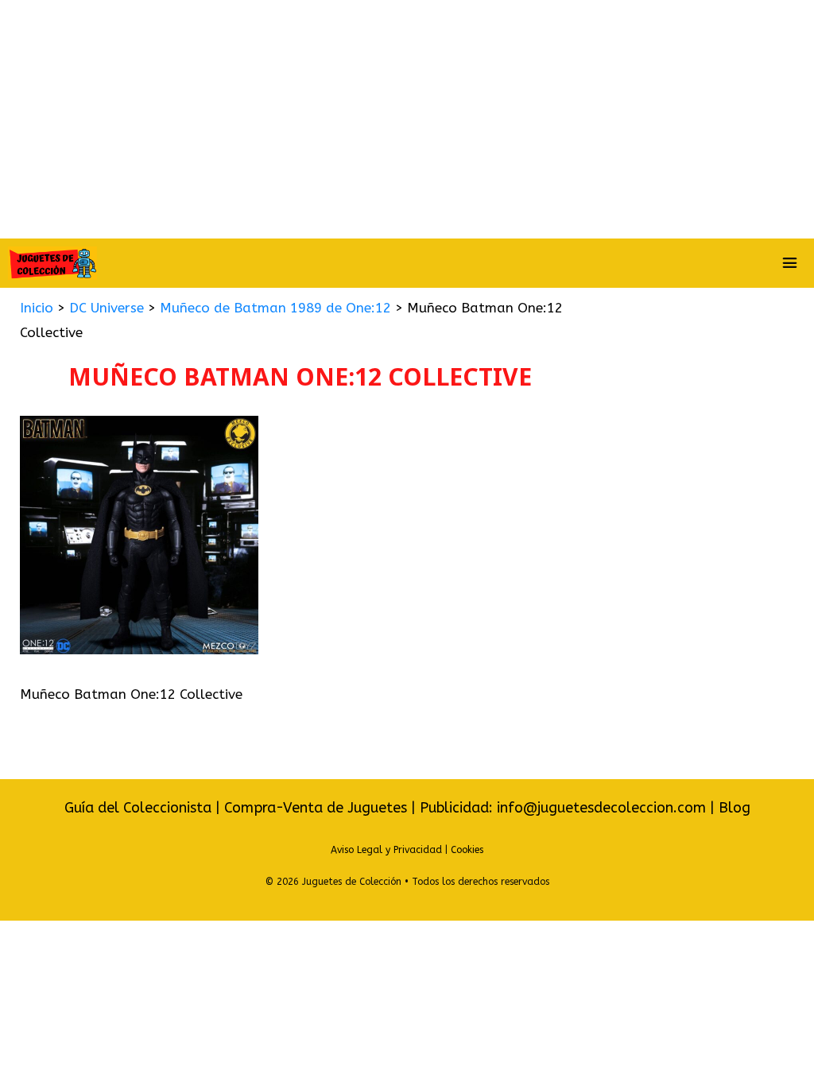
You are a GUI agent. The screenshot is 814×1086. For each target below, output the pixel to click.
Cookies (467, 849)
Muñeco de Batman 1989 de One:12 (275, 308)
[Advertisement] (407, 119)
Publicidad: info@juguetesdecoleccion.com (565, 807)
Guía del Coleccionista (137, 807)
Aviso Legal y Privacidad (386, 849)
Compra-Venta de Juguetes (315, 807)
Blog (734, 807)
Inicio (36, 308)
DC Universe (106, 308)
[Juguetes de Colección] (52, 263)
